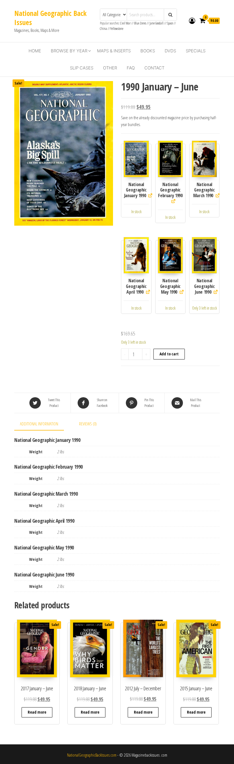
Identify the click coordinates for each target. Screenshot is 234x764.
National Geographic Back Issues (50, 17)
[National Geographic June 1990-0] (204, 255)
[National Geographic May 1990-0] (170, 255)
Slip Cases (81, 68)
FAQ (131, 68)
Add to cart (169, 354)
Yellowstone (116, 28)
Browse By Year (69, 50)
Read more (37, 712)
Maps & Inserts (114, 50)
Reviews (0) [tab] (88, 424)
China (103, 28)
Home (35, 50)
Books (147, 50)
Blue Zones (140, 23)
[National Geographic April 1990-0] (136, 255)
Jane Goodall (157, 23)
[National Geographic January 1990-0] (136, 159)
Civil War (125, 23)
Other (110, 68)
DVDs (170, 50)
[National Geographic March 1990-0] (204, 159)
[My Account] (192, 20)
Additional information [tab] (39, 424)
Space (170, 23)
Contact (154, 68)
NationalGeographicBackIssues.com (91, 755)
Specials (195, 50)
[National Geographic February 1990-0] (170, 159)
